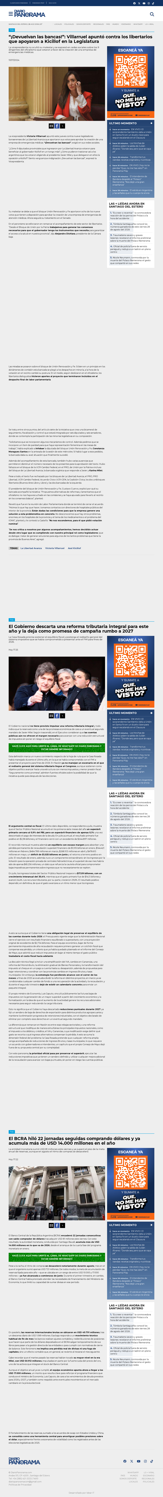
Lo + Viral (149, 24)
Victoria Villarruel (54, 548)
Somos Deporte (83, 24)
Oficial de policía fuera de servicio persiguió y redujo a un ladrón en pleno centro (130, 249)
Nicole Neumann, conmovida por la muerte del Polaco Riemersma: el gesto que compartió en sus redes (130, 260)
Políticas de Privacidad (20, 1485)
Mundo (115, 24)
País (108, 24)
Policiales (69, 24)
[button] (11, 14)
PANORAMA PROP (38, 3)
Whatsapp (138, 24)
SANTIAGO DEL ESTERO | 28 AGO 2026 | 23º (25, 24)
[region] (57, 186)
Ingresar (150, 11)
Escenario (126, 24)
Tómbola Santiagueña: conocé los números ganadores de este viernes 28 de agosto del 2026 (130, 227)
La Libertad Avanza (31, 548)
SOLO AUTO (52, 3)
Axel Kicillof (74, 548)
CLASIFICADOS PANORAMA (19, 3)
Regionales (98, 24)
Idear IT (90, 1493)
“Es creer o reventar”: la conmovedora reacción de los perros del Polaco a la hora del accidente (130, 216)
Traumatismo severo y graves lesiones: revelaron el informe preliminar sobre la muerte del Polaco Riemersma (130, 238)
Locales (58, 24)
